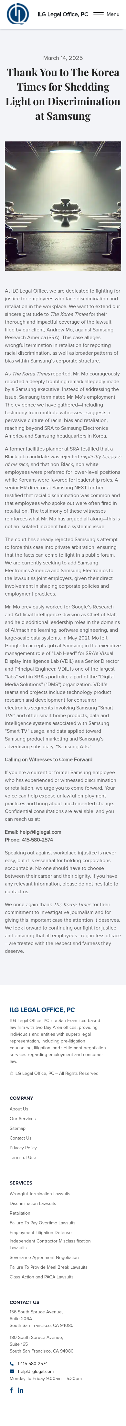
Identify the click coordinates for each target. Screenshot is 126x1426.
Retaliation (20, 1213)
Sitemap (18, 1128)
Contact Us (21, 1138)
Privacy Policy (23, 1148)
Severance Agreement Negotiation (44, 1257)
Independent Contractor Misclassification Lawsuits (50, 1244)
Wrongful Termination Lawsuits (40, 1194)
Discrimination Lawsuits (33, 1203)
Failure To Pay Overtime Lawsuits (43, 1223)
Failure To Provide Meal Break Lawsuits (49, 1267)
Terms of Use (23, 1157)
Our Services (23, 1118)
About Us (19, 1109)
